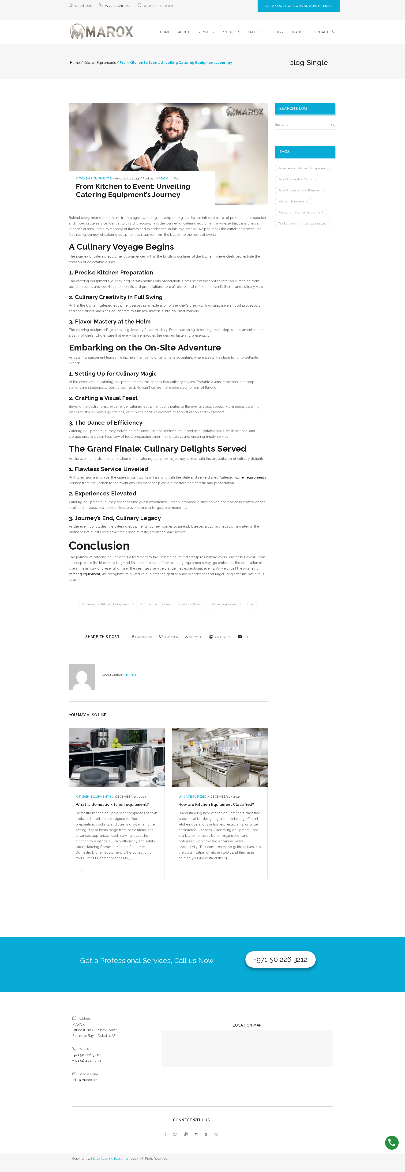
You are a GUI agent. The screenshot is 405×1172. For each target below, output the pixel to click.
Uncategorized (193, 796)
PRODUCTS (231, 32)
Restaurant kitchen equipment (300, 212)
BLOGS (277, 32)
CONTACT (320, 32)
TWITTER (171, 637)
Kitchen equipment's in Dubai (232, 604)
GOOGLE (195, 637)
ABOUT (184, 32)
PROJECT (255, 32)
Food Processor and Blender (299, 190)
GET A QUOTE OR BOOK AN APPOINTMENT (298, 6)
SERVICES (206, 32)
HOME (165, 32)
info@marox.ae (84, 1080)
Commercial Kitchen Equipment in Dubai (170, 604)
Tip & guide (286, 223)
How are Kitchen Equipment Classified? (216, 804)
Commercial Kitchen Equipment (106, 604)
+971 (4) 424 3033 (86, 1060)
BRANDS (297, 32)
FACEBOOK (143, 637)
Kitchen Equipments (94, 178)
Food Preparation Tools (295, 179)
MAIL (247, 637)
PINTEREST (222, 637)
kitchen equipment (249, 477)
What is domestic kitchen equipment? (112, 804)
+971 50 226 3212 (118, 6)
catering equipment (84, 574)
